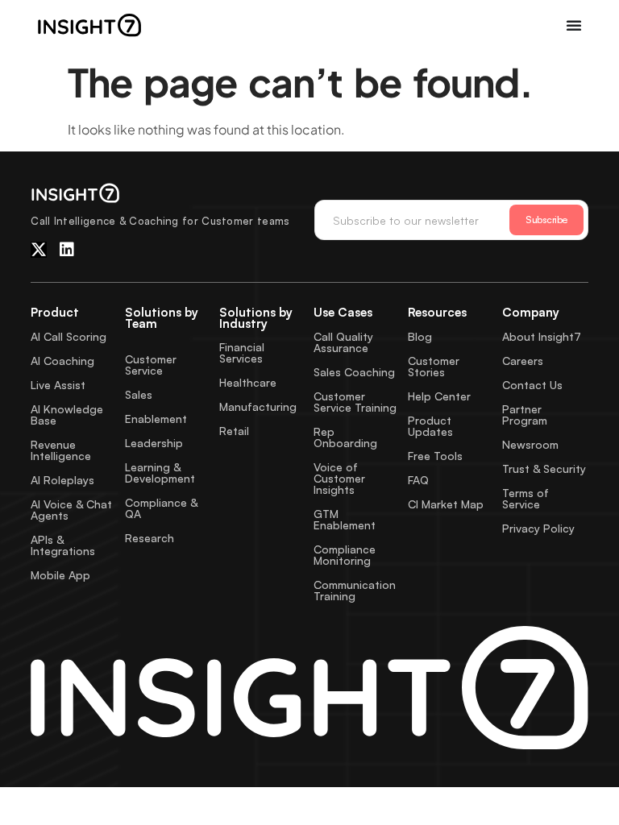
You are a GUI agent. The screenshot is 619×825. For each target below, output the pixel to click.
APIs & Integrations (63, 545)
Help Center (439, 396)
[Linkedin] (67, 250)
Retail (234, 430)
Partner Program (524, 414)
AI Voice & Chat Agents (71, 509)
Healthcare (247, 382)
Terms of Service (525, 498)
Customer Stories (433, 366)
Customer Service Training (355, 401)
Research (149, 538)
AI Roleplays (62, 480)
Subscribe (546, 220)
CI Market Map (446, 504)
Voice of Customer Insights (339, 478)
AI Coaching (62, 360)
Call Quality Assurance (343, 342)
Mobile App (60, 575)
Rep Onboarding (345, 437)
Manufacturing (258, 406)
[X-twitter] (39, 250)
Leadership (154, 443)
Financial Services (241, 352)
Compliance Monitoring (345, 554)
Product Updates (430, 425)
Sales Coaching (354, 372)
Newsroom (530, 444)
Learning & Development (160, 472)
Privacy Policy (538, 528)
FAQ (418, 480)
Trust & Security (544, 468)
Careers (522, 360)
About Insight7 (541, 336)
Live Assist (58, 385)
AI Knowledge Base (67, 414)
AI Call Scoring (68, 336)
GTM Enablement (345, 519)
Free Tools (435, 455)
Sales (138, 394)
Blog (420, 336)
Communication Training (355, 590)
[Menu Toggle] (574, 25)
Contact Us (532, 385)
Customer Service (151, 364)
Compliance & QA (161, 507)
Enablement (156, 418)
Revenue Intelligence (61, 449)
